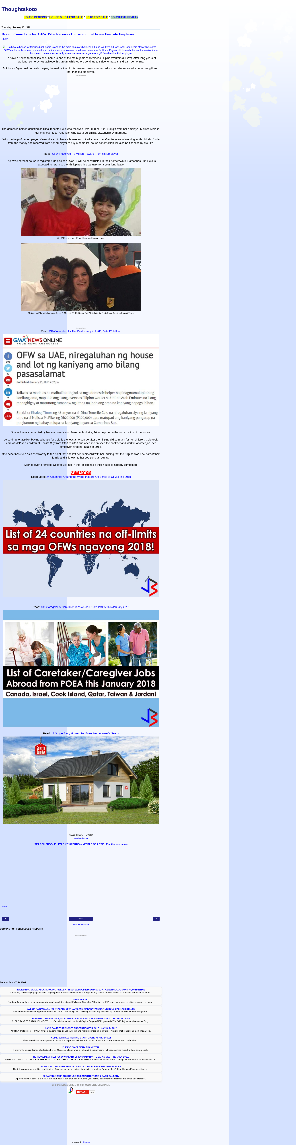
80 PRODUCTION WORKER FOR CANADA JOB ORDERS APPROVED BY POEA (81, 1066)
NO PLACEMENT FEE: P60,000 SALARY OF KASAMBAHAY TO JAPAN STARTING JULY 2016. (81, 1057)
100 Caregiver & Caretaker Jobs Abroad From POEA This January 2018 (85, 607)
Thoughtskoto (19, 9)
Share (5, 39)
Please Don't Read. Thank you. (80, 1047)
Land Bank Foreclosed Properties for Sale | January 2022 (81, 1028)
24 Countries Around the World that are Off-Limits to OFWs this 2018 (88, 476)
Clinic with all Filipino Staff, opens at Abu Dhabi (81, 1037)
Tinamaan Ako (81, 999)
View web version (80, 924)
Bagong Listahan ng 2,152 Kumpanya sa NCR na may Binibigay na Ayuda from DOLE (81, 1018)
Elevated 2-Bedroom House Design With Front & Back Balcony (81, 1076)
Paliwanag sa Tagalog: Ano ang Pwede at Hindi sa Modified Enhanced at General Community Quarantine (81, 989)
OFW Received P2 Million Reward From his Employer (85, 153)
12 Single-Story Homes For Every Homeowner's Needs (85, 733)
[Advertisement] (81, 101)
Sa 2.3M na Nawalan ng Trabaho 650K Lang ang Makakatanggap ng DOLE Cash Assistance (81, 1009)
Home (81, 919)
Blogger (86, 1142)
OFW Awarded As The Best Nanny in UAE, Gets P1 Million (85, 331)
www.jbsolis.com (81, 838)
